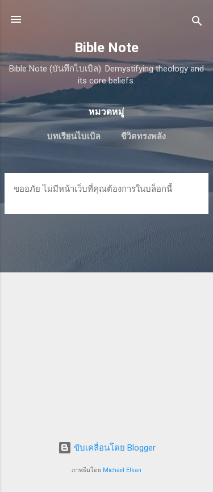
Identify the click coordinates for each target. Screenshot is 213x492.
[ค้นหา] (197, 23)
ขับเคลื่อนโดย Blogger (114, 448)
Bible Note (106, 48)
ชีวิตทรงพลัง (143, 136)
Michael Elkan (122, 470)
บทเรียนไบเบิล (74, 136)
